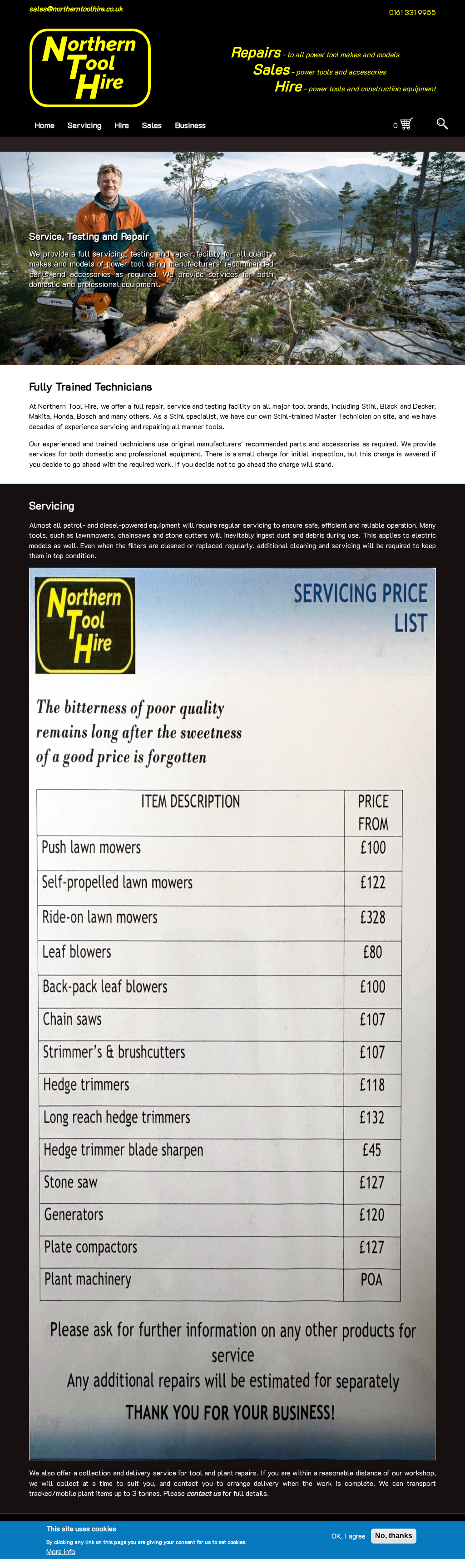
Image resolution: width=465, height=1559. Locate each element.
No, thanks (393, 1535)
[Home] (90, 67)
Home (44, 125)
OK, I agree (348, 1535)
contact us (204, 1493)
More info (60, 1551)
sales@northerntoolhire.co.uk (76, 8)
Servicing (84, 125)
